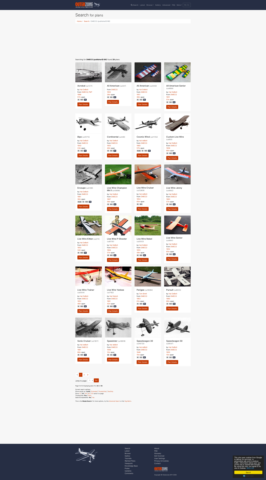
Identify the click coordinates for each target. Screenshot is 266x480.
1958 (168, 148)
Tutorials (128, 458)
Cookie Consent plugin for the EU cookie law (248, 476)
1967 (109, 199)
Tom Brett (143, 294)
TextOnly (110, 391)
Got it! (248, 472)
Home (79, 21)
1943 (79, 146)
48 (89, 393)
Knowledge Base (131, 466)
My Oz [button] (186, 5)
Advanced (166, 5)
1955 (109, 146)
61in (138, 301)
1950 (168, 352)
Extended (94, 391)
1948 (138, 352)
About (156, 448)
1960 (138, 146)
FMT (90, 92)
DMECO (85, 92)
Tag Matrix (128, 401)
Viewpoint (129, 463)
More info (250, 468)
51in (167, 99)
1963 (168, 199)
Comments (129, 473)
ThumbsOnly (102, 391)
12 (80, 393)
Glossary (157, 453)
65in (138, 201)
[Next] (88, 375)
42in (108, 304)
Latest (142, 5)
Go (96, 380)
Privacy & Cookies (161, 461)
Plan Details (83, 104)
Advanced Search (114, 401)
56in (108, 202)
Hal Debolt (114, 296)
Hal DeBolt (84, 89)
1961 (79, 197)
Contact (157, 463)
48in (79, 304)
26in (108, 94)
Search (135, 5)
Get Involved (159, 456)
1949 (109, 350)
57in (79, 97)
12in (108, 352)
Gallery (158, 5)
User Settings (159, 458)
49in (138, 253)
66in (168, 151)
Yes (93, 397)
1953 (79, 248)
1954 (138, 199)
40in (108, 148)
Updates (128, 471)
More (179, 5)
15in (138, 355)
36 (86, 393)
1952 (109, 92)
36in (138, 97)
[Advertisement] (133, 39)
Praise (127, 468)
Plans (89, 395)
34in (79, 250)
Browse (149, 5)
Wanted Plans (130, 461)
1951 (138, 94)
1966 (79, 94)
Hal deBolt (143, 141)
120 (92, 393)
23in (79, 148)
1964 (109, 250)
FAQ (173, 5)
